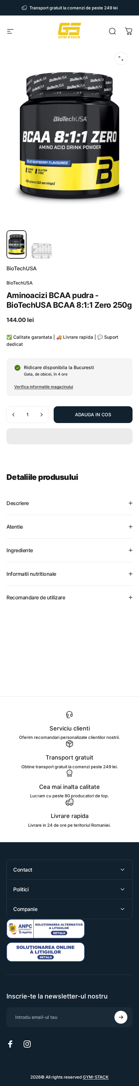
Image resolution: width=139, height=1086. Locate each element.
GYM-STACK (96, 1077)
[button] (69, 436)
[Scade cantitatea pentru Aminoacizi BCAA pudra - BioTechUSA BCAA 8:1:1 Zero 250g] (13, 415)
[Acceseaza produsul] (16, 244)
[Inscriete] (120, 1017)
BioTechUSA (21, 268)
